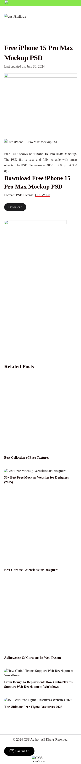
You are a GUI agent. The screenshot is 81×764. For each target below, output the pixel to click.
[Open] (74, 19)
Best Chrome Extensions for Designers (31, 570)
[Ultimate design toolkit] (40, 102)
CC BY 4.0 (42, 195)
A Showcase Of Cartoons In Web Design (32, 657)
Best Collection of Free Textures (26, 457)
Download (15, 207)
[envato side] (35, 282)
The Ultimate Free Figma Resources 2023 (33, 706)
